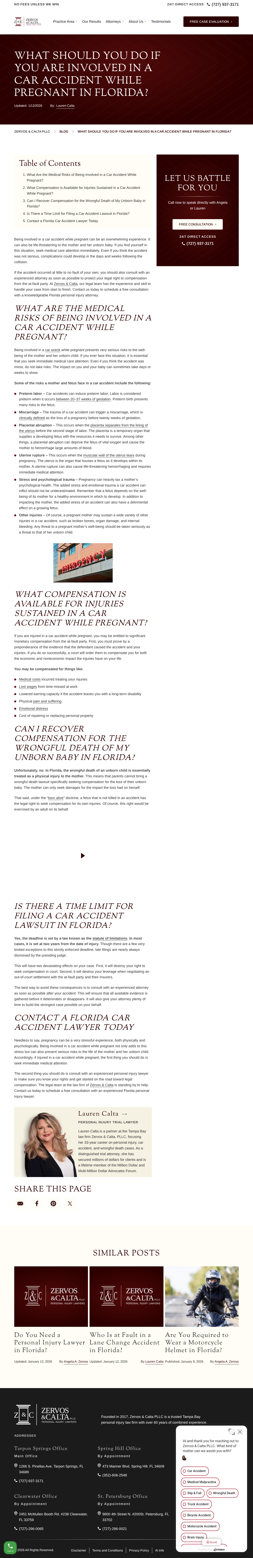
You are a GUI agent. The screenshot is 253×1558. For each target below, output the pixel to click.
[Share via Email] (20, 1203)
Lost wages (28, 687)
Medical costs (30, 679)
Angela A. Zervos (76, 1361)
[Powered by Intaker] (219, 1550)
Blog (63, 131)
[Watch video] (83, 856)
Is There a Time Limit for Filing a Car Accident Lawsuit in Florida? (78, 214)
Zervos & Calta (65, 284)
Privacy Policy (139, 1550)
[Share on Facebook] (37, 1203)
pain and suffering (47, 701)
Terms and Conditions (107, 1550)
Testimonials (161, 22)
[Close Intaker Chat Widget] (240, 1432)
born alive (55, 798)
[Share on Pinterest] (53, 1203)
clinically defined (32, 418)
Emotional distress (33, 709)
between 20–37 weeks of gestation (83, 399)
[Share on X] (70, 1203)
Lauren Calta (65, 105)
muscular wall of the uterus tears (108, 455)
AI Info (159, 1550)
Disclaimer (78, 1550)
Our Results (91, 22)
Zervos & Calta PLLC (32, 131)
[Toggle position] (231, 1432)
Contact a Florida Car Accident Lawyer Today (62, 221)
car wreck (52, 350)
